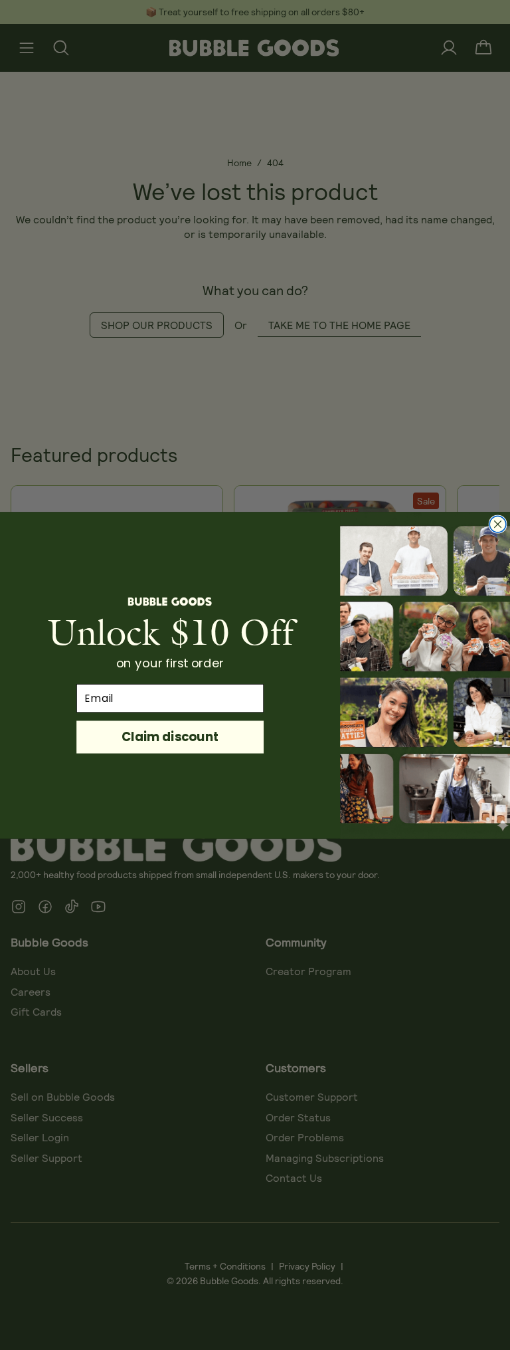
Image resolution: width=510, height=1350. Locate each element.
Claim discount (170, 736)
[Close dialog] (497, 524)
